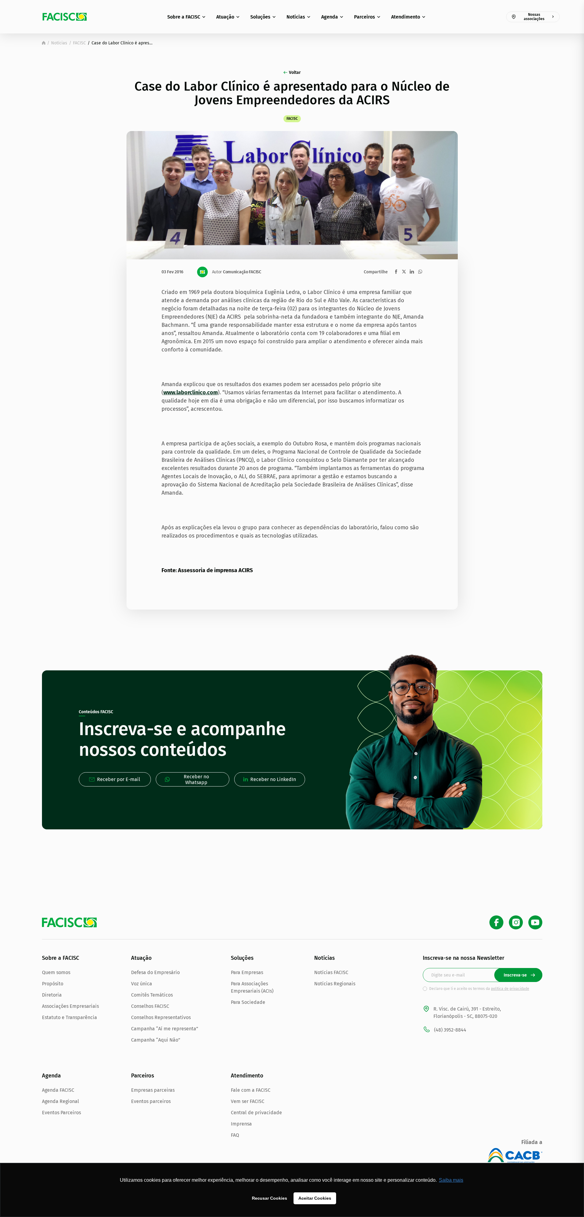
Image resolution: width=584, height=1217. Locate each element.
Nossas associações (534, 16)
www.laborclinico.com (190, 392)
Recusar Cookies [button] (269, 1198)
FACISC (79, 43)
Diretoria (52, 995)
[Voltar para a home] (43, 43)
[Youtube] (535, 922)
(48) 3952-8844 (450, 1030)
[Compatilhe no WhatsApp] (420, 271)
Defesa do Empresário (155, 972)
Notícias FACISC (331, 972)
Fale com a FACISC (250, 1090)
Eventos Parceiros (61, 1112)
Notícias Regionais (334, 984)
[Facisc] (65, 17)
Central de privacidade (256, 1112)
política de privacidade (510, 989)
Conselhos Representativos (161, 1017)
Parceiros (364, 17)
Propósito (52, 984)
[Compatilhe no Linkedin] (412, 271)
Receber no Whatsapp (196, 779)
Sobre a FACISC (183, 17)
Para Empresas (247, 972)
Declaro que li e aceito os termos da (479, 989)
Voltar (295, 72)
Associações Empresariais (70, 1006)
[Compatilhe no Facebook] (396, 271)
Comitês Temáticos (152, 995)
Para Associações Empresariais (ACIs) (252, 987)
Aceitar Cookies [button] (314, 1198)
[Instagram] (516, 922)
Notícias (296, 17)
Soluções (260, 17)
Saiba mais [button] (451, 1180)
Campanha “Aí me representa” (164, 1029)
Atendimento (405, 17)
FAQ (235, 1135)
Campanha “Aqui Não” (155, 1040)
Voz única (141, 984)
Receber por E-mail (118, 779)
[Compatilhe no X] (404, 271)
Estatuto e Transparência (69, 1017)
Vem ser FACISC (247, 1101)
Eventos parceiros (151, 1101)
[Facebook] (496, 922)
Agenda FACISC (58, 1090)
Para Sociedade (248, 1002)
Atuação (225, 17)
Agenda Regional (60, 1101)
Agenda (329, 17)
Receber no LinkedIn (273, 779)
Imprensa (241, 1124)
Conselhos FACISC (150, 1006)
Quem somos (56, 972)
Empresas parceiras (153, 1090)
